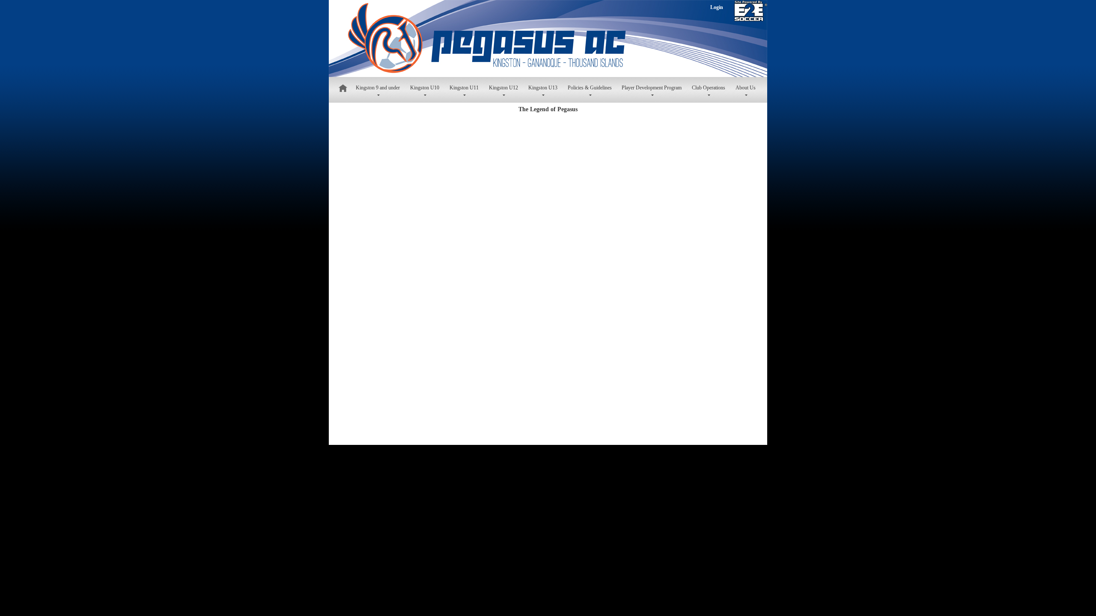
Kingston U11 (464, 88)
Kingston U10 (424, 88)
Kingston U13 (542, 88)
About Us (746, 88)
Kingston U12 (503, 88)
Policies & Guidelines (590, 88)
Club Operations (708, 88)
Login (716, 7)
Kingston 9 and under (378, 88)
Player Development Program (652, 88)
